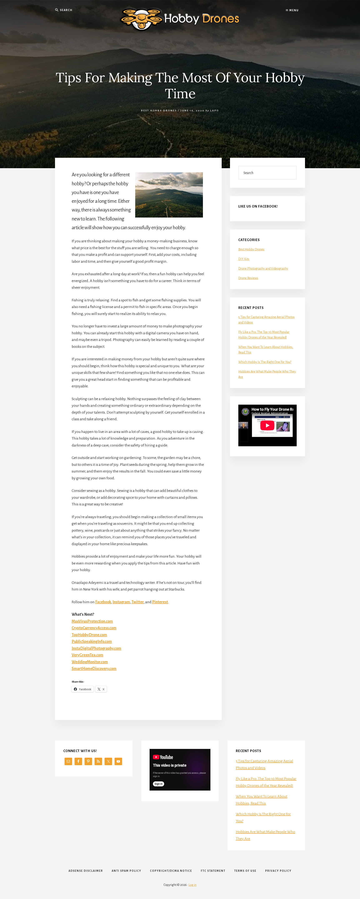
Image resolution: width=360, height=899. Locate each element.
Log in (192, 885)
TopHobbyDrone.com (89, 635)
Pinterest (160, 602)
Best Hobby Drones (159, 110)
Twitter (137, 602)
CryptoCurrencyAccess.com (94, 628)
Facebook (103, 602)
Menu (294, 10)
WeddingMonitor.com (90, 662)
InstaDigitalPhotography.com (96, 648)
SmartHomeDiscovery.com (94, 668)
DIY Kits (243, 259)
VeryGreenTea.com (87, 655)
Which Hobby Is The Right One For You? (264, 362)
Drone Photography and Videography (263, 268)
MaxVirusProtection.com (92, 621)
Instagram (121, 602)
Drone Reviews (248, 278)
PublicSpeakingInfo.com (92, 641)
